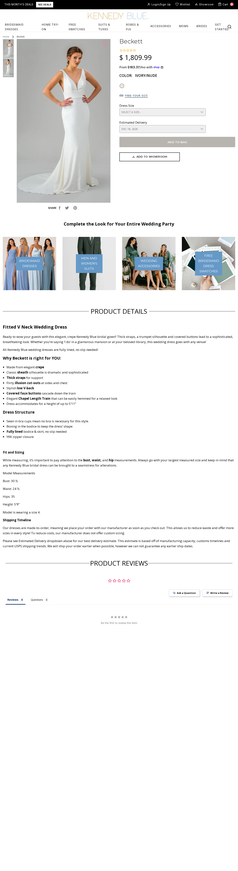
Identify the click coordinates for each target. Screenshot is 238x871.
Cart (228, 4)
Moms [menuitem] (184, 26)
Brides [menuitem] (201, 26)
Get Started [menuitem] (222, 27)
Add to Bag (177, 142)
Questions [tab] (37, 599)
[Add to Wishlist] (105, 44)
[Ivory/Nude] (122, 86)
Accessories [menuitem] (160, 26)
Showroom (206, 4)
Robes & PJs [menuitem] (132, 27)
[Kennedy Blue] (119, 16)
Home (6, 36)
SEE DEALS (44, 4)
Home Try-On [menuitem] (50, 27)
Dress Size (126, 105)
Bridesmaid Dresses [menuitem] (14, 27)
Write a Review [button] (219, 593)
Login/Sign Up (161, 4)
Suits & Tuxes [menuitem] (104, 27)
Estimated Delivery (133, 122)
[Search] (229, 27)
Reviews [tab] (12, 599)
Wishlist (185, 4)
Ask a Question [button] (186, 593)
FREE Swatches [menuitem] (77, 27)
